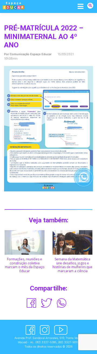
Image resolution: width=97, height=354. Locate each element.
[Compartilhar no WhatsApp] (61, 303)
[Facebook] (30, 330)
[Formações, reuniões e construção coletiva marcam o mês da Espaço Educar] (24, 242)
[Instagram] (44, 330)
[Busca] (90, 5)
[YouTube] (60, 330)
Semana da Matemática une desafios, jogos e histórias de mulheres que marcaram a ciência (72, 265)
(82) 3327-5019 (68, 342)
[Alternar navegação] (80, 6)
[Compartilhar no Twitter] (46, 303)
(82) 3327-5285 (45, 342)
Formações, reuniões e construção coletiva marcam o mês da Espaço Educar (24, 265)
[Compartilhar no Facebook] (31, 303)
